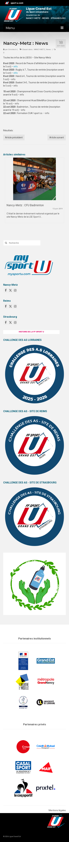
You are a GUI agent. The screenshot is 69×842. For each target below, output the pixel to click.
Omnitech (12, 49)
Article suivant (56, 137)
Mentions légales (57, 810)
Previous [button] (7, 195)
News (48, 49)
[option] (34, 191)
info (16, 66)
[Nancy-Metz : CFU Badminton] (34, 179)
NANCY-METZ (39, 49)
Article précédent (14, 137)
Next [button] (61, 195)
